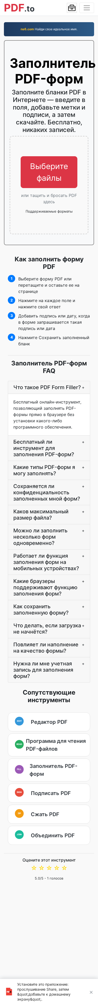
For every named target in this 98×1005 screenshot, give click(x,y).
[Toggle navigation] (86, 8)
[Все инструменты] (72, 8)
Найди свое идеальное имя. (49, 29)
